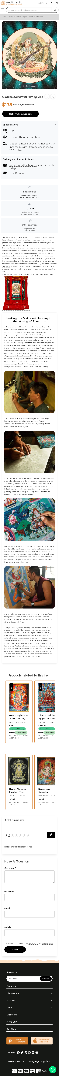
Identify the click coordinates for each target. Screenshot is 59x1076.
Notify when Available (20, 114)
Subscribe (46, 979)
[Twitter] (22, 1052)
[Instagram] (29, 1052)
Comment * (10, 868)
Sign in (41, 3)
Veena (26, 253)
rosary (7, 264)
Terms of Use (33, 943)
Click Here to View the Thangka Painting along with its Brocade (27, 274)
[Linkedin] (33, 1052)
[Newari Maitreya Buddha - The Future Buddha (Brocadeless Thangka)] (19, 784)
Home (4, 17)
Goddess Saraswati (10, 248)
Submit (15, 949)
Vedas (47, 237)
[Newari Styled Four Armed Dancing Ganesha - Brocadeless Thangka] (19, 711)
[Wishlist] (47, 2)
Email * (7, 908)
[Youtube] (37, 1052)
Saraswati (40, 17)
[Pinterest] (26, 1052)
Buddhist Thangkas (21, 17)
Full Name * (9, 891)
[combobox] (29, 10)
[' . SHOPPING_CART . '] (52, 2)
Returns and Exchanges (23, 165)
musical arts (46, 261)
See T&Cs (35, 197)
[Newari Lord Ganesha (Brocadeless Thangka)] (48, 784)
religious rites (43, 264)
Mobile (7, 927)
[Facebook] (18, 1052)
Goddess (32, 17)
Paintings (10, 17)
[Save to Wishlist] (47, 97)
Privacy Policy (47, 943)
